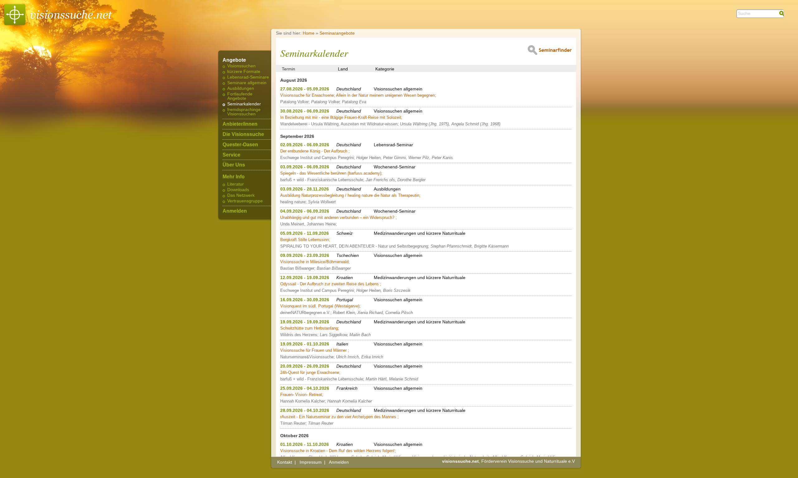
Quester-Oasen (240, 144)
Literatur (235, 184)
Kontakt (284, 462)
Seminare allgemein (247, 83)
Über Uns (234, 164)
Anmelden (235, 211)
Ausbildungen (240, 88)
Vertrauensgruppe (245, 201)
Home (309, 33)
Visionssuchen (241, 66)
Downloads (238, 190)
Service (231, 154)
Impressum (311, 462)
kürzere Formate (243, 72)
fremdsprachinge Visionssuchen (244, 112)
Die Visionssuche (243, 134)
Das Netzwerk (241, 195)
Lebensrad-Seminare (248, 77)
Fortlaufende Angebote (239, 96)
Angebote (234, 60)
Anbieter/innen (240, 124)
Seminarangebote (337, 33)
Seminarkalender (244, 104)
